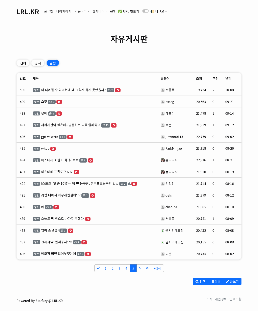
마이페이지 (63, 11)
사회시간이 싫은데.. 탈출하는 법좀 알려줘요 (70, 124)
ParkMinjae (173, 148)
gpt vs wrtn (49, 136)
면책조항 (235, 299)
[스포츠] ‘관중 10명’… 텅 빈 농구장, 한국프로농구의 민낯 (80, 183)
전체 (23, 63)
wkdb (45, 148)
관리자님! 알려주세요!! (56, 241)
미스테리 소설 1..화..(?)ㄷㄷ (60, 160)
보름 (168, 125)
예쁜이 (170, 113)
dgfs (168, 195)
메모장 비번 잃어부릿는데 (58, 253)
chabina (171, 206)
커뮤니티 (81, 11)
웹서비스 (98, 11)
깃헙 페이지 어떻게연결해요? (61, 195)
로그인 (48, 11)
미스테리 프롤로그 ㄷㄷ (57, 171)
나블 (168, 253)
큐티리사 (171, 160)
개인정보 (221, 299)
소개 (209, 299)
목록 (217, 281)
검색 (158, 268)
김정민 (170, 183)
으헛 (44, 101)
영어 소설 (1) (50, 230)
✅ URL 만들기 (128, 11)
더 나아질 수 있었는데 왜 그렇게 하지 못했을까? (73, 89)
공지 (38, 63)
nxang (169, 101)
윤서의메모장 (174, 230)
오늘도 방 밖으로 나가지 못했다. (62, 218)
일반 (53, 63)
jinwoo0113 (174, 136)
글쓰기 (234, 281)
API (112, 11)
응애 (44, 113)
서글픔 (170, 89)
